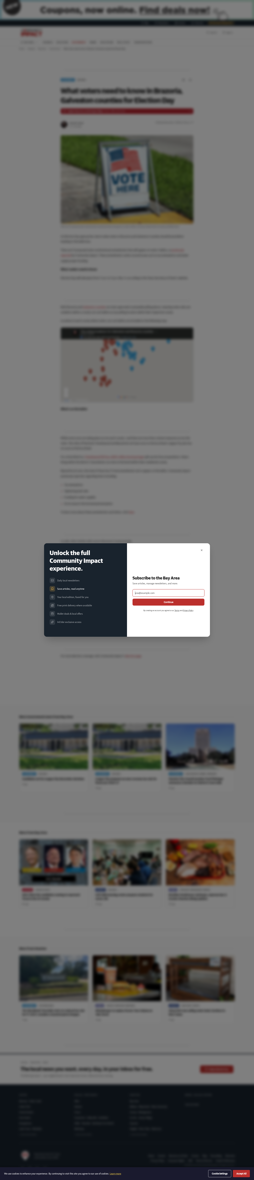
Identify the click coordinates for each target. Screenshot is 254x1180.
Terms (177, 610)
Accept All (241, 1173)
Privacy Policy (188, 610)
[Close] (201, 550)
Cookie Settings (220, 1173)
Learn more (115, 1173)
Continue (168, 602)
